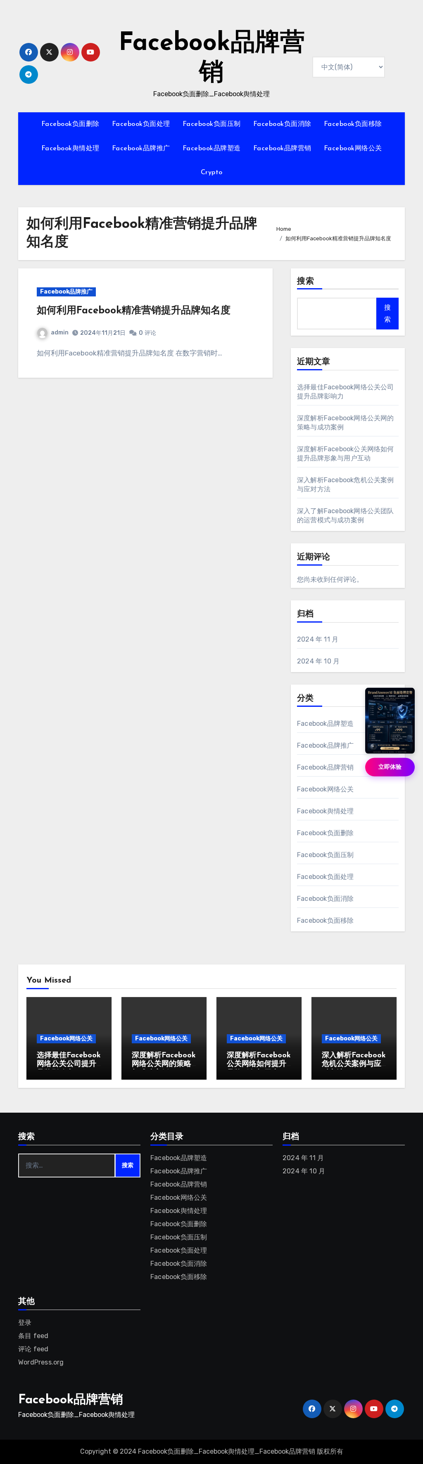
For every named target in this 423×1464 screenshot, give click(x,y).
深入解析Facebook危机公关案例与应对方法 (354, 1064)
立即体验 (390, 766)
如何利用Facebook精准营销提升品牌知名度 (134, 311)
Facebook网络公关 (353, 148)
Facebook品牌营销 (282, 148)
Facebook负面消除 (282, 124)
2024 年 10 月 (318, 661)
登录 (24, 1323)
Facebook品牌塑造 (212, 148)
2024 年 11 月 (317, 639)
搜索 (305, 281)
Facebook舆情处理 (70, 148)
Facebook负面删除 (70, 124)
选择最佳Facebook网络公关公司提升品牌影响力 (69, 1064)
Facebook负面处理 (141, 124)
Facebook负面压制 (212, 124)
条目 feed (33, 1336)
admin (60, 332)
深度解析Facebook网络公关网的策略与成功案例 (164, 1064)
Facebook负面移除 (353, 124)
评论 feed (33, 1349)
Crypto (212, 172)
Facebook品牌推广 (141, 148)
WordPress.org (41, 1362)
